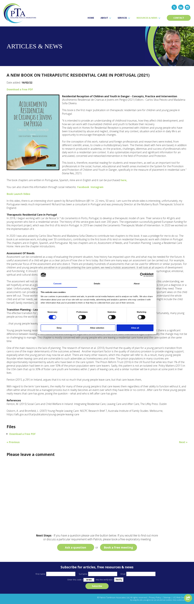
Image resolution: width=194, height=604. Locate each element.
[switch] (82, 317)
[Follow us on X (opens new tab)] (174, 7)
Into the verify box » (105, 579)
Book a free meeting (118, 547)
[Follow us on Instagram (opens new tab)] (187, 7)
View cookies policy (180, 600)
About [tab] (136, 283)
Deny (59, 328)
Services (122, 18)
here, (124, 180)
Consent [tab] (57, 283)
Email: (123, 574)
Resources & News (147, 18)
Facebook (83, 187)
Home (91, 18)
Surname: (83, 574)
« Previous (13, 442)
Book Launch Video (18, 194)
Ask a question (75, 547)
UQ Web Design (180, 597)
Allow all (135, 328)
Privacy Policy (155, 597)
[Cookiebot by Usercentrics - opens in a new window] (141, 275)
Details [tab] (97, 283)
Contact (178, 17)
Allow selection (97, 328)
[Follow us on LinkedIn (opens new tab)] (181, 7)
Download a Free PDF (20, 89)
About (105, 18)
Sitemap (167, 597)
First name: (41, 574)
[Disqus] (97, 493)
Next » (183, 442)
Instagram (97, 187)
